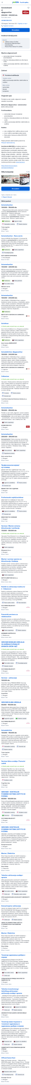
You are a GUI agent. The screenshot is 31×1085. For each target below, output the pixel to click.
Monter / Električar (8, 853)
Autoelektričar (6, 730)
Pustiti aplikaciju (25, 2)
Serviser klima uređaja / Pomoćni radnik (13, 762)
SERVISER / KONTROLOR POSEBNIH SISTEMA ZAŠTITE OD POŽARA (13, 829)
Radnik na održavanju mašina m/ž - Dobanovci (13, 588)
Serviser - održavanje (9, 678)
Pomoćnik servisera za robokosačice (9, 615)
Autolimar (5, 323)
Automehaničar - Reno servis (11, 236)
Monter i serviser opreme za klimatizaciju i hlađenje (11, 560)
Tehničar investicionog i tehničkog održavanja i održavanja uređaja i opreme (11, 991)
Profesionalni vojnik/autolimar (12, 497)
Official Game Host (8, 1058)
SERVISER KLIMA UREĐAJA (11, 702)
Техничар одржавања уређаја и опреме (13, 956)
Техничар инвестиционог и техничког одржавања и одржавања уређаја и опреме (12, 1024)
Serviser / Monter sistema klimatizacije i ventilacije (10, 527)
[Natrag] (2, 2)
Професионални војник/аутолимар (10, 466)
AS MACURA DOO (6, 20)
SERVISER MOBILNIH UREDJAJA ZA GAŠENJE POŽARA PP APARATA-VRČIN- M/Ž (12, 644)
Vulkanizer (5, 376)
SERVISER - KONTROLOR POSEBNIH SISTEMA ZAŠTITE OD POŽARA (13, 794)
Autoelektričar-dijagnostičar (11, 352)
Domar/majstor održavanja (11, 906)
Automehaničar (7, 205)
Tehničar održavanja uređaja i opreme (12, 876)
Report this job (7, 197)
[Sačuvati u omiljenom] (28, 8)
